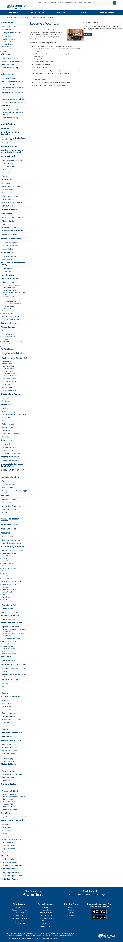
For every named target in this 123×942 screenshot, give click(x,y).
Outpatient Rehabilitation (11, 638)
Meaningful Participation (11, 375)
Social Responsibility (9, 391)
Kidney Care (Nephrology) (12, 470)
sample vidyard (7, 660)
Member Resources (8, 41)
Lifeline (4, 671)
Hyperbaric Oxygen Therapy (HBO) (14, 817)
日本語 (71, 935)
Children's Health (8, 210)
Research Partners (8, 771)
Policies (4, 51)
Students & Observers (9, 381)
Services (61, 12)
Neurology (5, 684)
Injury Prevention (8, 282)
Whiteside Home (8, 764)
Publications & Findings (10, 68)
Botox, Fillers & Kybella (9, 553)
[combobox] (103, 3)
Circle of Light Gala (8, 716)
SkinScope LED (7, 571)
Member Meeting (7, 44)
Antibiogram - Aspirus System (12, 93)
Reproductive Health (9, 810)
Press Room (87, 2)
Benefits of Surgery (8, 754)
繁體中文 (21, 935)
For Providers (6, 349)
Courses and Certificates (11, 231)
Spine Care (6, 693)
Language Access (29, 933)
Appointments (46, 907)
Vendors (71, 933)
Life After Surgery (7, 759)
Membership (6, 29)
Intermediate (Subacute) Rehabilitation (12, 465)
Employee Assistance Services (12, 160)
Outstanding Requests (10, 242)
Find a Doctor (37, 12)
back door (5, 128)
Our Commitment (8, 869)
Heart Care (5, 404)
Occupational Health (9, 166)
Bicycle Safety (8, 299)
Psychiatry (5, 143)
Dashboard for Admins (10, 239)
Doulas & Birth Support (9, 801)
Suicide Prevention (8, 311)
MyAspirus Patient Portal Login (99, 906)
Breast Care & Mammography (12, 788)
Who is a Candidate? (8, 761)
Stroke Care (6, 687)
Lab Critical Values (8, 84)
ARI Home (5, 106)
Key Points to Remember (10, 344)
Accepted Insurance (9, 227)
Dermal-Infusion (7, 556)
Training (4, 512)
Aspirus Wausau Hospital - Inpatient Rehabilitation (13, 634)
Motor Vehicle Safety (8, 288)
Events (4, 834)
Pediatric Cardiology (9, 424)
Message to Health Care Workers (11, 520)
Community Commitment (19, 910)
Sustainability (7, 387)
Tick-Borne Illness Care (11, 732)
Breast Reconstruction (9, 589)
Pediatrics (5, 533)
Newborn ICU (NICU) (8, 804)
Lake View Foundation (9, 726)
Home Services (7, 440)
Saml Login (5, 656)
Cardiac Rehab (7, 430)
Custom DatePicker (9, 235)
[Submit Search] (114, 3)
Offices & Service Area (9, 447)
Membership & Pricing (8, 336)
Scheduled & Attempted (10, 246)
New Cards (6, 398)
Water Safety (7, 308)
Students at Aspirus (9, 879)
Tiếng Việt (50, 935)
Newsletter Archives (9, 525)
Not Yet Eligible (7, 249)
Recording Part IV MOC (10, 373)
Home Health (6, 444)
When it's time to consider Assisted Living (14, 675)
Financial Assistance (46, 918)
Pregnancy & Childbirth (10, 791)
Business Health (7, 156)
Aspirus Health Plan (20, 921)
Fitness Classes (7, 334)
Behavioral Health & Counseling (9, 133)
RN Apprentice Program (9, 862)
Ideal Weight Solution (9, 744)
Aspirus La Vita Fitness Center (12, 331)
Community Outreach (9, 509)
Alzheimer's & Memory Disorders (13, 668)
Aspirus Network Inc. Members (12, 218)
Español (14, 935)
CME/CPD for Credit (8, 366)
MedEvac (4, 496)
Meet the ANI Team (9, 26)
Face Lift (4, 599)
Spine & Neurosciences (10, 680)
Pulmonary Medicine (9, 616)
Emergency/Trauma (9, 278)
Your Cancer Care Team (10, 193)
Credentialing (6, 46)
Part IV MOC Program (8, 368)
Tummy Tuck (6, 576)
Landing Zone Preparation (11, 506)
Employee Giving (8, 710)
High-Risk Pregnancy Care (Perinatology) (14, 797)
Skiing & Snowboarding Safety (12, 303)
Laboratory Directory (9, 78)
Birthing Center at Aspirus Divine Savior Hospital (12, 151)
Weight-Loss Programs (10, 740)
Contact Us (52, 2)
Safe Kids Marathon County (11, 543)
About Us (5, 729)
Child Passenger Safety (10, 290)
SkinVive (4, 573)
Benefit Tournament (9, 713)
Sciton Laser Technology (10, 566)
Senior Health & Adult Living (13, 664)
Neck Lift (5, 602)
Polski (56, 935)
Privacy (37, 933)
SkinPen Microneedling (9, 568)
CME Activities (6, 361)
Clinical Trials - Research (10, 196)
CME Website (6, 272)
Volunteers (70, 915)
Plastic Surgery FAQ (9, 605)
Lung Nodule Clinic (8, 619)
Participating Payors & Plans (11, 33)
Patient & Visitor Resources (45, 921)
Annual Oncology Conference (12, 202)
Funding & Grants (8, 64)
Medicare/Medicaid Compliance (13, 99)
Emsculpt (5, 558)
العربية (33, 935)
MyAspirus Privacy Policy (10, 612)
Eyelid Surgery (6, 597)
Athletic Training (8, 124)
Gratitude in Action (8, 722)
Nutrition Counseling (9, 747)
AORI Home (5, 54)
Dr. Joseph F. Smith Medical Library (12, 264)
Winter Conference (8, 437)
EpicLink (5, 96)
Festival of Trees (7, 837)
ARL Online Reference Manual (12, 81)
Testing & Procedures (9, 427)
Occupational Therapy (9, 641)
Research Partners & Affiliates (12, 61)
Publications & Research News (12, 774)
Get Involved (6, 707)
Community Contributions (11, 872)
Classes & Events (46, 910)
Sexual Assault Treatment (11, 316)
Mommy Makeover (7, 563)
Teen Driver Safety (8, 313)
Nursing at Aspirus (8, 859)
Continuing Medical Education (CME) (15, 358)
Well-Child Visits (7, 537)
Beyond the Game (8, 146)
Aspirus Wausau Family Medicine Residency (13, 354)
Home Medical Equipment (11, 453)
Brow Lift (5, 594)
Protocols (5, 515)
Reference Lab (7, 74)
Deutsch (27, 935)
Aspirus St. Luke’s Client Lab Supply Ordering (14, 491)
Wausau (35, 17)
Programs (5, 339)
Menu (15, 12)
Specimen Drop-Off (8, 484)
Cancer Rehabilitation (9, 654)
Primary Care (6, 173)
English (9, 935)
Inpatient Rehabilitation (10, 627)
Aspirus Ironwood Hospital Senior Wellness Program (13, 139)
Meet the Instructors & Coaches (12, 341)
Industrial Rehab (8, 163)
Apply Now (87, 34)
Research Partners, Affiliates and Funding (13, 113)
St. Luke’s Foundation (10, 696)
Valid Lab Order (7, 487)
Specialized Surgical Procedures (13, 581)
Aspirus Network (8, 22)
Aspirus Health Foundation (12, 820)
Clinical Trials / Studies (10, 58)
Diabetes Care (7, 252)
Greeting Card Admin (10, 394)
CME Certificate (7, 363)
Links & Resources (8, 275)
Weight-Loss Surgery (9, 751)
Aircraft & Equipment (9, 499)
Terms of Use (45, 933)
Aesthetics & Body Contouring (12, 550)
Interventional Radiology (10, 460)
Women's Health (8, 784)
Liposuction (6, 561)
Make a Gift (68, 2)
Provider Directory (46, 913)
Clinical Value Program (9, 39)
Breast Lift (5, 587)
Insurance (5, 756)
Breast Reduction (7, 592)
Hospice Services (8, 450)
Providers (71, 910)
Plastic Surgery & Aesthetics (13, 546)
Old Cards (5, 401)
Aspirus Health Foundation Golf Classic (14, 839)
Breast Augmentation (9, 584)
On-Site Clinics (7, 170)
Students (71, 913)
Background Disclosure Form (12, 865)
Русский (38, 935)
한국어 (44, 935)
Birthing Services (7, 799)
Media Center (77, 2)
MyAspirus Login (107, 12)
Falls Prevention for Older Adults (12, 285)
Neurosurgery (7, 690)
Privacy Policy (6, 608)
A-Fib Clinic (6, 421)
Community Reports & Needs (12, 876)
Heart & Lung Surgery (9, 411)
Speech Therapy (7, 651)
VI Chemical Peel (7, 578)
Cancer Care (6, 179)
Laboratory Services (9, 477)
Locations (83, 12)
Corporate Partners (8, 849)
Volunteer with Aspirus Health (22, 17)
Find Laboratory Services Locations (14, 102)
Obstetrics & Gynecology (9, 794)
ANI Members (6, 36)
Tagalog (65, 935)
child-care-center (8, 206)
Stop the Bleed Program (10, 319)
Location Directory (46, 915)
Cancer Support (7, 190)
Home (8, 17)
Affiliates (65, 933)
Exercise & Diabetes (9, 256)
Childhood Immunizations (11, 540)
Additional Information (10, 378)
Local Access (6, 214)
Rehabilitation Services (11, 623)
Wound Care (6, 813)
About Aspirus (19, 904)
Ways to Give (6, 703)
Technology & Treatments (11, 186)
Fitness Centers (7, 327)
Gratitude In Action (8, 845)
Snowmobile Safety (9, 306)
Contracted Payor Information (11, 49)
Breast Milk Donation (8, 806)
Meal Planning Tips (8, 259)
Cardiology (5, 408)
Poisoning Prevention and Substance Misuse (13, 293)
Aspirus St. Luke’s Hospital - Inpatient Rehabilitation (13, 630)
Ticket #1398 (6, 736)
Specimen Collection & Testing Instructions (13, 88)
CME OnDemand (7, 268)
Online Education (8, 529)
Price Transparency (55, 933)
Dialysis (4, 474)
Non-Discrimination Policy (15, 933)
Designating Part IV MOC (10, 371)
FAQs (3, 224)
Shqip (60, 935)
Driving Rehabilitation (10, 644)
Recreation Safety (8, 296)
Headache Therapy (9, 648)
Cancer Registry (7, 199)
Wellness (5, 176)
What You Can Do (8, 221)
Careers (60, 2)
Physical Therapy (7, 646)
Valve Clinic (6, 418)
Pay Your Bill (45, 923)
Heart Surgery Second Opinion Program (14, 414)
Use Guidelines (7, 503)
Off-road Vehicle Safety (10, 301)
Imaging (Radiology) (9, 457)
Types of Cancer (7, 183)
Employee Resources (10, 323)
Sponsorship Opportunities (11, 719)
